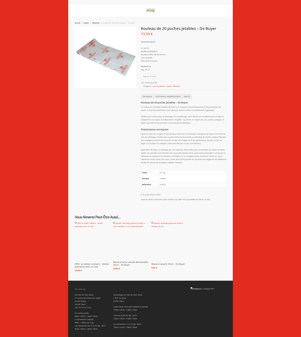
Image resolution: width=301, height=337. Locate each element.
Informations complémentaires (168, 96)
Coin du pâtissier (159, 86)
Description (147, 96)
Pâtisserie (95, 23)
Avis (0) (187, 96)
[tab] (147, 96)
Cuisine (86, 23)
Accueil (77, 23)
